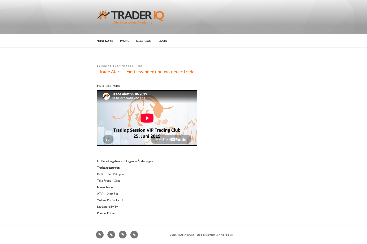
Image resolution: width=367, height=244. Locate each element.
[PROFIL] (111, 234)
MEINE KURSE (105, 41)
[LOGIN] (134, 234)
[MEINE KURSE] (100, 234)
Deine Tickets (143, 41)
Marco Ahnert (132, 66)
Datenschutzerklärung (182, 235)
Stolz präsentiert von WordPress (215, 235)
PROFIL (124, 41)
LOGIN (163, 41)
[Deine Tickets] (123, 234)
